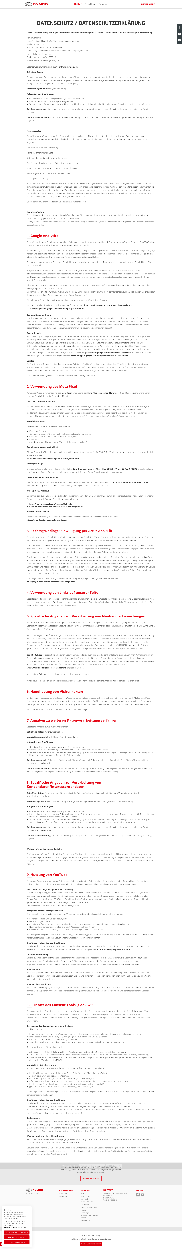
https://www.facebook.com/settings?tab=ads (50, 504)
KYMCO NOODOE (87, 1196)
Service (103, 3)
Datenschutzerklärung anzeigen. (91, 1172)
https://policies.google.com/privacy (113, 949)
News (83, 1194)
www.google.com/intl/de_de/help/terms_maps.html (51, 581)
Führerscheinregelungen (89, 1207)
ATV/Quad (90, 3)
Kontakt (83, 1210)
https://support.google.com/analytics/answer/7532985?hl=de (99, 355)
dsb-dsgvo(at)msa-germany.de (63, 67)
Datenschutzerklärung (12, 1227)
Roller (78, 3)
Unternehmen (85, 1205)
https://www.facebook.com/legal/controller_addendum (53, 458)
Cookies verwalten (16, 1237)
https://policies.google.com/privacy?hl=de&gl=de (107, 305)
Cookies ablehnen (17, 1242)
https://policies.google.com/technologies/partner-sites (58, 308)
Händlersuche (147, 4)
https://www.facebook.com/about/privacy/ (47, 520)
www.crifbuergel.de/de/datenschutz (49, 667)
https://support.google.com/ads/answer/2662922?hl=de (108, 352)
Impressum (63, 1194)
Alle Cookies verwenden (17, 1232)
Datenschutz (63, 1196)
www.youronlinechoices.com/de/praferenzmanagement (56, 506)
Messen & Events (87, 1202)
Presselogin (85, 1213)
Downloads (84, 1199)
